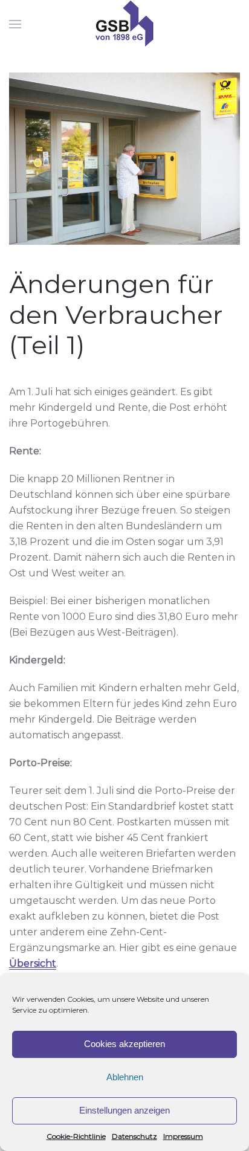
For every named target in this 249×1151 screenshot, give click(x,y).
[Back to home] (124, 24)
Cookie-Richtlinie (76, 1136)
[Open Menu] (15, 24)
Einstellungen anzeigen (124, 1110)
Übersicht (32, 963)
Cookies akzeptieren (124, 1044)
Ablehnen (124, 1077)
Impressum (183, 1136)
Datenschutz (134, 1136)
